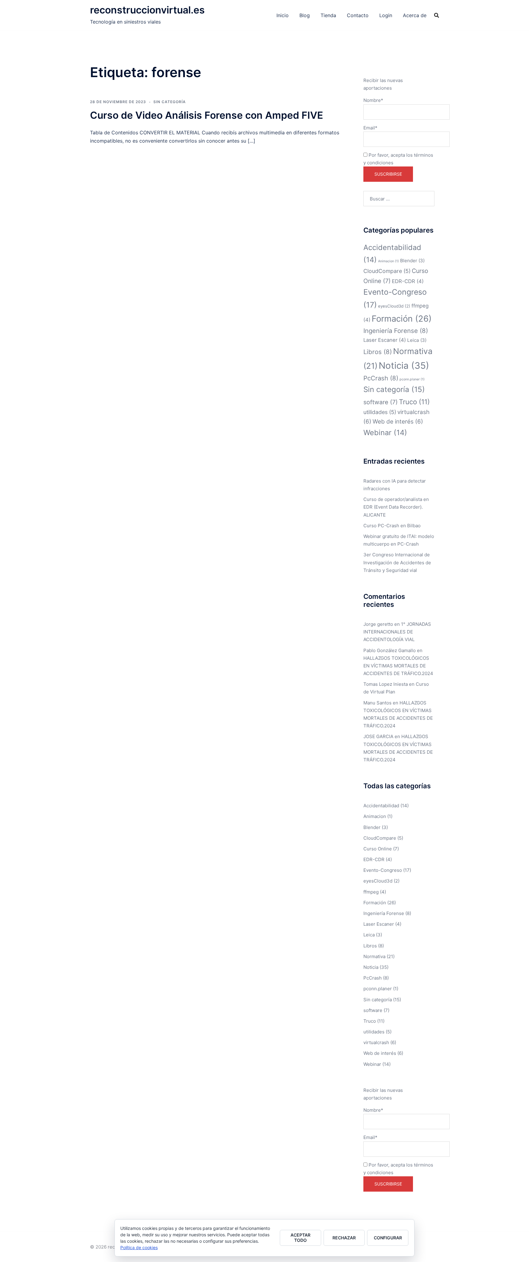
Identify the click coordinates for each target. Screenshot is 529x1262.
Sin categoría (169, 101)
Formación (402, 318)
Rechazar (344, 1237)
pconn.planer (412, 379)
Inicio (282, 15)
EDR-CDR (408, 281)
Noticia (404, 365)
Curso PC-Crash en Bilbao (392, 525)
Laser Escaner (384, 340)
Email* (370, 128)
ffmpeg (371, 892)
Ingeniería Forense (395, 330)
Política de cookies (139, 1247)
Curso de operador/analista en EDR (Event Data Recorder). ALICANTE (396, 506)
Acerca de (414, 15)
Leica (416, 340)
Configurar (388, 1237)
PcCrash (380, 378)
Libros (377, 352)
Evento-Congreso (382, 870)
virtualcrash (376, 1042)
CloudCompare (387, 271)
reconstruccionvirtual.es (147, 10)
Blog (304, 15)
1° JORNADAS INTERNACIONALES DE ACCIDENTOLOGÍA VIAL (397, 631)
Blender (412, 260)
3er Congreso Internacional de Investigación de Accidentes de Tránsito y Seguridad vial (397, 562)
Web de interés (398, 421)
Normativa (374, 956)
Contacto (358, 15)
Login (385, 15)
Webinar (385, 432)
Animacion (388, 261)
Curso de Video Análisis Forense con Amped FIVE (206, 115)
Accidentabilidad (381, 805)
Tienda (328, 15)
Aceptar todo (300, 1237)
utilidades (379, 412)
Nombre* (373, 100)
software (380, 402)
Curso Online (377, 849)
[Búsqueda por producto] (436, 15)
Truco (414, 402)
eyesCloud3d (394, 306)
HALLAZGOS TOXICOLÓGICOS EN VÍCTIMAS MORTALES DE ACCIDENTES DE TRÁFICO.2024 (398, 665)
